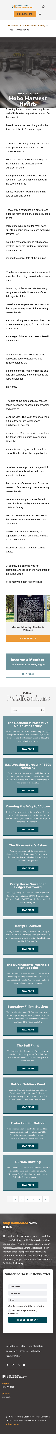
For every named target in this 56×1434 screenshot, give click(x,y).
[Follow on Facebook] (8, 1365)
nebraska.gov (12, 1424)
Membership (36, 1346)
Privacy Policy (13, 1356)
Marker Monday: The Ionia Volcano (28, 629)
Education (11, 1351)
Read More (27, 748)
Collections (12, 1346)
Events (24, 1351)
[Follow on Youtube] (24, 1365)
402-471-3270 (8, 1387)
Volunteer (36, 1351)
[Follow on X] (18, 1365)
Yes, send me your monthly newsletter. (22, 1312)
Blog (23, 1346)
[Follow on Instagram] (13, 1365)
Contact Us (6, 1397)
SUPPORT (6, 1394)
